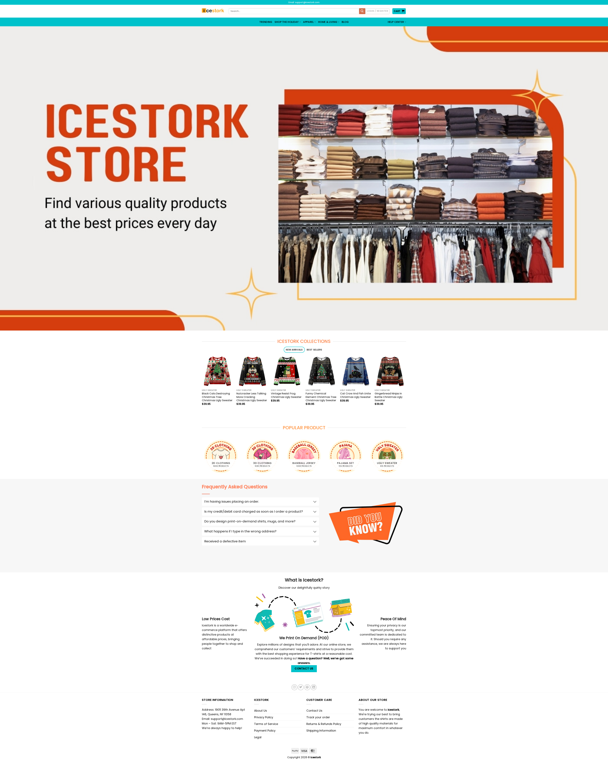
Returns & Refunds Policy (323, 724)
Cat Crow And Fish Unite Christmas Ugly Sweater (355, 395)
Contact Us (314, 711)
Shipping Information (321, 731)
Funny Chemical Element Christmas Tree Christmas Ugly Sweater (321, 397)
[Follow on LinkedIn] (314, 687)
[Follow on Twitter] (301, 687)
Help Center (396, 22)
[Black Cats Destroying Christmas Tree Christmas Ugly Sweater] (217, 371)
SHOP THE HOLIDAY (287, 22)
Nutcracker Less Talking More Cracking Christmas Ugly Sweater (251, 397)
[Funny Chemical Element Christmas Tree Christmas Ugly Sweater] (321, 371)
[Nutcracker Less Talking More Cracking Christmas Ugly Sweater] (252, 371)
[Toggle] (314, 502)
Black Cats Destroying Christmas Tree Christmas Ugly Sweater (217, 397)
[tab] (294, 350)
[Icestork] (213, 11)
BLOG (345, 22)
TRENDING (265, 22)
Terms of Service (266, 724)
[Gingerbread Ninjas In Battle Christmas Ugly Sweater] (390, 371)
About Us (260, 711)
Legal (257, 737)
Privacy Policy (263, 717)
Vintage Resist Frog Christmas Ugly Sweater (286, 395)
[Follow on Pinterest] (307, 687)
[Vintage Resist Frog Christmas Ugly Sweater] (286, 371)
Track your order (318, 717)
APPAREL (308, 22)
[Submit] (362, 11)
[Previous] (202, 458)
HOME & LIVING (327, 22)
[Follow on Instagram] (294, 687)
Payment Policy (265, 731)
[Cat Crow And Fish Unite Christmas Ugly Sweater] (356, 371)
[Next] (406, 458)
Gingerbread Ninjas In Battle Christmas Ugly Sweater (388, 397)
